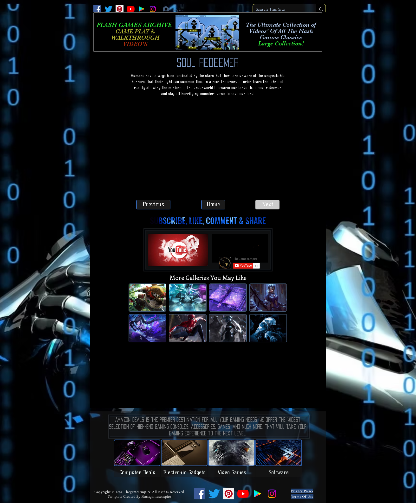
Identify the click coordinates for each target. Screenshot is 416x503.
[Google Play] (142, 9)
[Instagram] (153, 9)
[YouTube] (131, 9)
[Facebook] (97, 9)
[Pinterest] (120, 9)
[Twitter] (108, 9)
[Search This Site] (320, 9)
